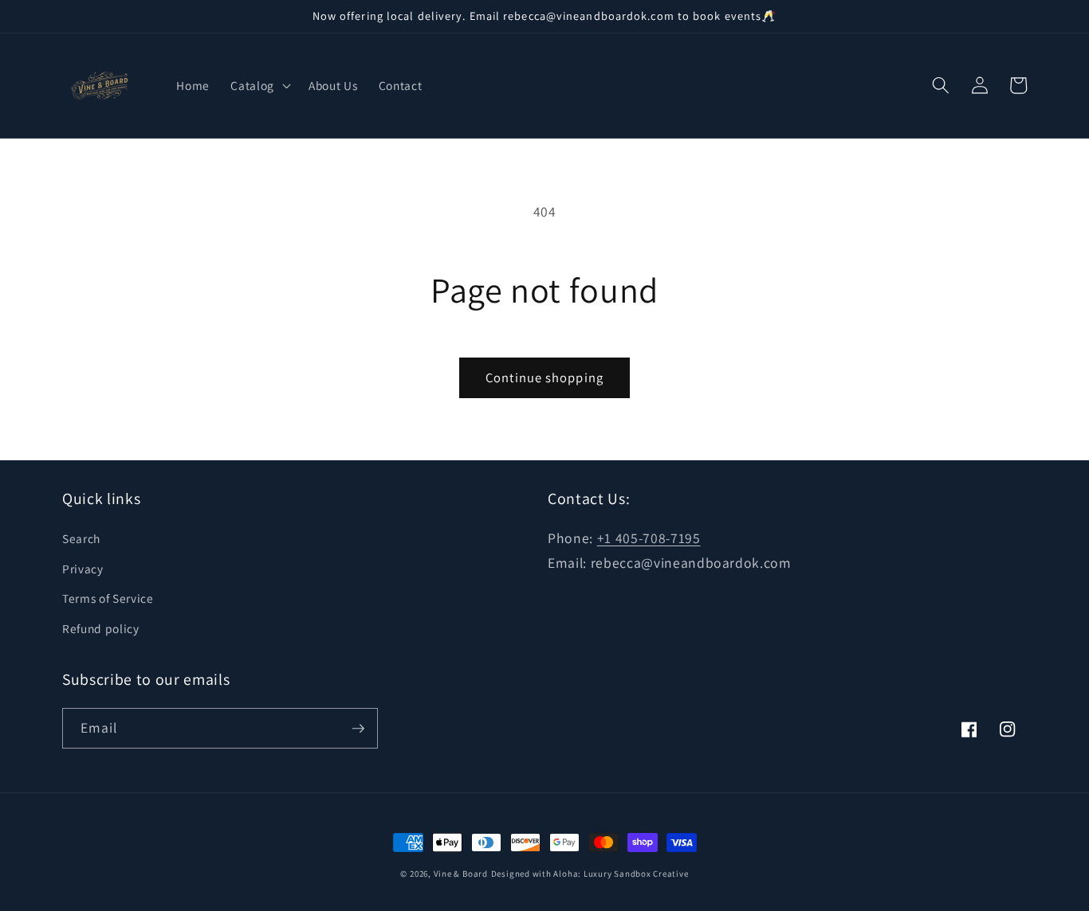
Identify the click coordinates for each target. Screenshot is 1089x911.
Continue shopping (544, 377)
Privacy (83, 569)
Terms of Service (108, 598)
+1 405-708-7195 (649, 538)
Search (81, 538)
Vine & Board (461, 873)
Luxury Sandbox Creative (636, 873)
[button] (259, 85)
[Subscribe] (358, 728)
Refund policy (101, 628)
